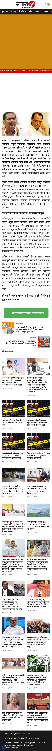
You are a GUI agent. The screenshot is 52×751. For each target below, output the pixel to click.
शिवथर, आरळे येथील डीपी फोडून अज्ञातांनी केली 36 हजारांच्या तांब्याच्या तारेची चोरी (38, 456)
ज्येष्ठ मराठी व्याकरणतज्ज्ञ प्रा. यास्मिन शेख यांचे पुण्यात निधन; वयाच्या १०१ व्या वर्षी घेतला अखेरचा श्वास (13, 716)
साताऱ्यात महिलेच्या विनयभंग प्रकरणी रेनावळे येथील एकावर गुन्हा (12, 423)
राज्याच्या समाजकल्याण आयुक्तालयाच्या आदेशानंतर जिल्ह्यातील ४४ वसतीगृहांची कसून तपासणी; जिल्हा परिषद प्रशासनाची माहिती (37, 680)
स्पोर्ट (30, 11)
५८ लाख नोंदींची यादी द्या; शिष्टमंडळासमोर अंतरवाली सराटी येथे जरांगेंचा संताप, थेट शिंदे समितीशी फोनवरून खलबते (38, 603)
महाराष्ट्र (13, 11)
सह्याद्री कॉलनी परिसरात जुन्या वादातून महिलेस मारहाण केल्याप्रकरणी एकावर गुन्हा (12, 456)
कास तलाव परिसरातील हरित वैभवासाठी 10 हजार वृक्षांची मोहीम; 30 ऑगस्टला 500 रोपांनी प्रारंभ (37, 490)
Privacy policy (29, 742)
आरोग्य (37, 11)
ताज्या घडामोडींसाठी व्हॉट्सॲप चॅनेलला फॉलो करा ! (28, 313)
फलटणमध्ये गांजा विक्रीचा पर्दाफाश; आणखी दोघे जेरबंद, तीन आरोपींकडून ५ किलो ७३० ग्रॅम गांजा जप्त (12, 490)
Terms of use (42, 742)
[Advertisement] (26, 42)
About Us (8, 742)
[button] (4, 4)
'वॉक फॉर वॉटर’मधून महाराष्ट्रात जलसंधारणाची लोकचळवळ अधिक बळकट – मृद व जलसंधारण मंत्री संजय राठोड (13, 381)
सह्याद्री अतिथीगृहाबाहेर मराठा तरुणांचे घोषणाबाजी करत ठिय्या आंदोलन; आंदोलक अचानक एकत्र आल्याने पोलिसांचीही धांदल (38, 642)
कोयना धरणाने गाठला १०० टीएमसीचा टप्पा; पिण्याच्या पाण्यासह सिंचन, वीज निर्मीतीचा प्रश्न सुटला (38, 525)
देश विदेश (22, 11)
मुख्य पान (5, 11)
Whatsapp (6, 102)
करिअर (45, 11)
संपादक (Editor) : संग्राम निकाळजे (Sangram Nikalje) (23, 738)
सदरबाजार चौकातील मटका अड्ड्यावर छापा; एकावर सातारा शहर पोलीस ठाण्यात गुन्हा (37, 423)
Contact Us (18, 742)
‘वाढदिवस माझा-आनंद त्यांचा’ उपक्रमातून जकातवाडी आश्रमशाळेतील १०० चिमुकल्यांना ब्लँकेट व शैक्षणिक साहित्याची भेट (38, 717)
